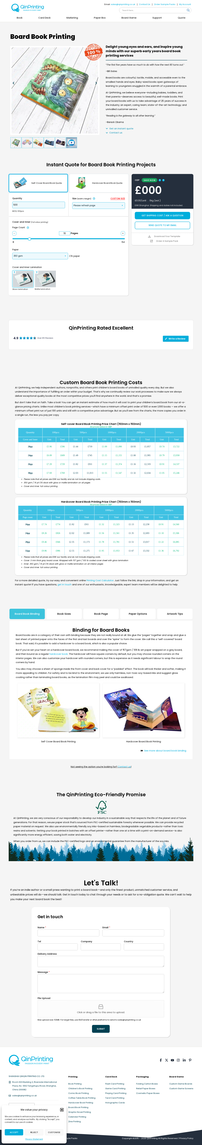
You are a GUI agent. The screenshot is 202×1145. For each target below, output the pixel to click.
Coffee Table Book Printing (81, 1097)
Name (42, 927)
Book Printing (75, 1083)
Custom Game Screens (181, 1088)
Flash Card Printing (114, 1083)
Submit (101, 1028)
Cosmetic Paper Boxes (148, 1093)
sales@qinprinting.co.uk (123, 4)
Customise (54, 1132)
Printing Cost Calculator (100, 580)
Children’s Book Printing (80, 1088)
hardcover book (58, 654)
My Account (185, 4)
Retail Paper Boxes (145, 1088)
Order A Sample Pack (167, 241)
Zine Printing (74, 1121)
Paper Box (100, 17)
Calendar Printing (77, 1116)
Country (128, 941)
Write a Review (177, 338)
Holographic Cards (115, 1102)
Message (44, 972)
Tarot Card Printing (114, 1097)
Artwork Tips (175, 614)
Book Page (101, 614)
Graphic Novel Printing (79, 1112)
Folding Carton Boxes (147, 1083)
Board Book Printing (78, 1107)
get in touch (64, 584)
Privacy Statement (34, 1139)
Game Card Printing (115, 1088)
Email (106, 927)
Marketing (72, 17)
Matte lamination (42, 289)
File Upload (44, 998)
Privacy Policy (186, 1138)
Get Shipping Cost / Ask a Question (162, 215)
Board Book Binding (27, 614)
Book (19, 17)
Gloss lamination (20, 289)
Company (86, 941)
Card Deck (44, 17)
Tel (39, 941)
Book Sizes (64, 614)
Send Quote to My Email (162, 225)
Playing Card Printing (115, 1093)
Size (81, 198)
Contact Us (144, 4)
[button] (61, 1109)
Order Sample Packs (164, 4)
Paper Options (138, 614)
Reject (34, 1132)
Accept (14, 1132)
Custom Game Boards (180, 1083)
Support (157, 17)
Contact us (124, 766)
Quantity (17, 198)
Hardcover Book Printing (80, 1102)
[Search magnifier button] (188, 10)
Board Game (129, 17)
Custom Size (117, 199)
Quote (181, 17)
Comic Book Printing (78, 1093)
